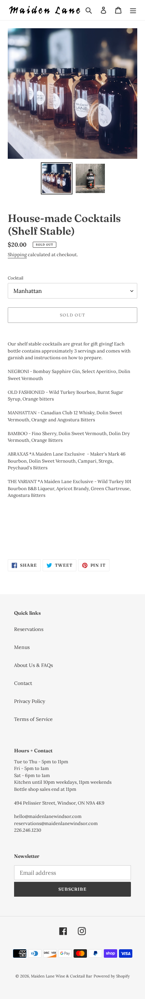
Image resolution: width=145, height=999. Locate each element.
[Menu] (133, 10)
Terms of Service (33, 719)
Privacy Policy (29, 701)
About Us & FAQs (33, 665)
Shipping (17, 255)
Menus (22, 647)
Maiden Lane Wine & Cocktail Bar (61, 976)
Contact (23, 683)
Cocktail (15, 278)
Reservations (28, 629)
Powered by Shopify (112, 976)
